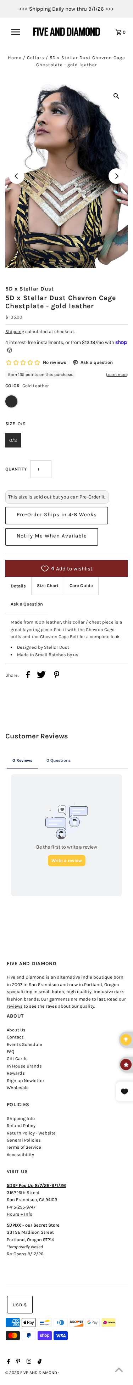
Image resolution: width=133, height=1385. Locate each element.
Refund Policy (21, 1125)
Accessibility (20, 1154)
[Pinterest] (17, 1362)
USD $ (20, 1304)
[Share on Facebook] (28, 675)
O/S (13, 440)
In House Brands (24, 1066)
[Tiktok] (38, 1362)
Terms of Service (24, 1147)
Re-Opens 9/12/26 (25, 1253)
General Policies (24, 1140)
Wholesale (18, 1087)
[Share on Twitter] (41, 675)
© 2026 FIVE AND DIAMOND (31, 1372)
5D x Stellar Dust (29, 289)
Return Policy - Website (31, 1133)
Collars (35, 57)
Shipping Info (21, 1118)
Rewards (16, 1073)
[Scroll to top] (119, 1371)
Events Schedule (24, 1044)
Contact (15, 1037)
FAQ (10, 1051)
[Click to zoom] (116, 95)
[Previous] (16, 176)
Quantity (16, 469)
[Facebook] (7, 1362)
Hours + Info (19, 1214)
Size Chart (48, 585)
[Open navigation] (18, 32)
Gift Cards (17, 1058)
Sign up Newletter (25, 1080)
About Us (16, 1029)
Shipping (14, 331)
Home (15, 57)
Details (18, 586)
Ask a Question (27, 604)
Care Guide (81, 585)
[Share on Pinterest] (57, 675)
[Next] (116, 176)
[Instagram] (28, 1362)
